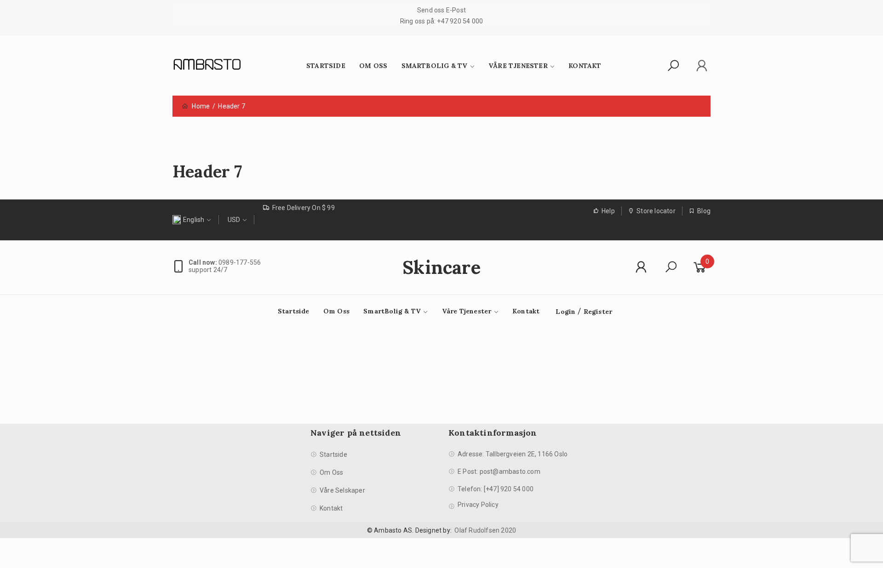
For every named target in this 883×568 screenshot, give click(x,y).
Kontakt (584, 66)
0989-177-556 (225, 262)
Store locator (656, 211)
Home (201, 106)
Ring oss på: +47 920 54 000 (441, 21)
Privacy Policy (478, 504)
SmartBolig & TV (434, 66)
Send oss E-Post (441, 10)
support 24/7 (208, 269)
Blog (704, 211)
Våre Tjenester (518, 66)
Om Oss (373, 66)
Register (598, 311)
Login (565, 311)
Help (608, 211)
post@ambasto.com (510, 471)
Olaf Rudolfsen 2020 (485, 530)
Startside (325, 66)
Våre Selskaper (342, 490)
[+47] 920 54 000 (508, 489)
